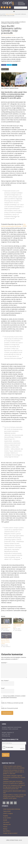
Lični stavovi (6, 822)
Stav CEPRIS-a (6, 831)
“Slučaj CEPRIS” (7, 811)
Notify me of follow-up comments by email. (12, 703)
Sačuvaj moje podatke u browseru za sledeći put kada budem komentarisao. (13, 696)
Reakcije (5, 829)
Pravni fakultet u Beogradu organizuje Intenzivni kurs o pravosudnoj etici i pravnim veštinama (14, 777)
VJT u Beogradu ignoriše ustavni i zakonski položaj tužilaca (5, 641)
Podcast (5, 826)
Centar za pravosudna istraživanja (11, 809)
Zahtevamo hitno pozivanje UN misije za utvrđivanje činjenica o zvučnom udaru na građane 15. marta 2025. (13, 771)
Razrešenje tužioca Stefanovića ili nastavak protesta (6, 625)
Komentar (4, 662)
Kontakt (5, 820)
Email (3, 688)
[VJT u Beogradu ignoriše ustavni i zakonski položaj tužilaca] (6, 635)
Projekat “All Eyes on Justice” (10, 833)
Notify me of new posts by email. (9, 708)
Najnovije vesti (7, 824)
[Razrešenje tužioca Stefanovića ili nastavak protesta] (6, 621)
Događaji (5, 815)
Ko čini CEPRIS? (7, 818)
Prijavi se (5, 755)
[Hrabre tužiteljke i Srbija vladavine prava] (18, 621)
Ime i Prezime (5, 680)
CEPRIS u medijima (8, 813)
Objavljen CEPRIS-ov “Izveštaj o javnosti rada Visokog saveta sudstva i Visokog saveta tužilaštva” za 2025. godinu (14, 796)
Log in (20, 840)
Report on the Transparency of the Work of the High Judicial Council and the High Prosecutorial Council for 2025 (14, 787)
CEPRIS (14, 3)
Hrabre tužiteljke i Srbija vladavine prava (17, 625)
